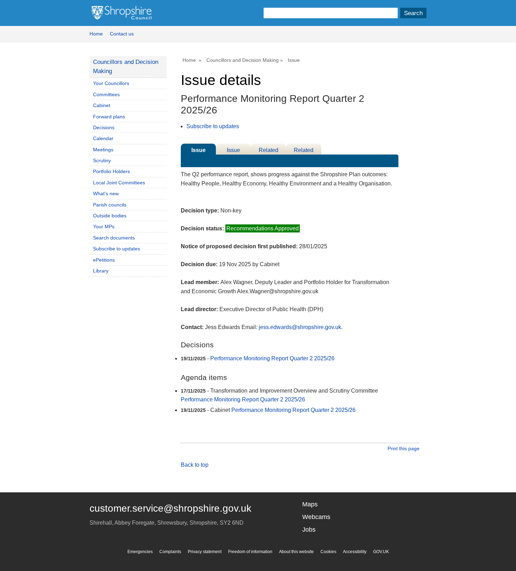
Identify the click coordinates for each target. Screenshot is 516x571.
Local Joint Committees (119, 182)
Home (96, 34)
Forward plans (109, 116)
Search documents (114, 238)
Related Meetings (303, 151)
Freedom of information (250, 551)
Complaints (170, 551)
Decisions (103, 127)
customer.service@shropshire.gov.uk (170, 508)
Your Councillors (111, 83)
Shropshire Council (121, 13)
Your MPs (103, 226)
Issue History (233, 151)
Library (100, 271)
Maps (310, 504)
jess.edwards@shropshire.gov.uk (300, 327)
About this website (296, 551)
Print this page (403, 448)
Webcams (316, 516)
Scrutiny (102, 160)
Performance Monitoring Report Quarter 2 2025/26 (272, 358)
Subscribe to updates (212, 126)
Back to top (195, 465)
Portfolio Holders (111, 171)
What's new (106, 193)
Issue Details (198, 151)
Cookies (328, 551)
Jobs (309, 529)
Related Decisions (268, 151)
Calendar (103, 138)
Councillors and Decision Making (242, 60)
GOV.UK (381, 551)
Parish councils (109, 205)
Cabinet (101, 105)
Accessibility (354, 551)
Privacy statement (204, 551)
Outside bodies (109, 215)
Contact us (122, 34)
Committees (106, 94)
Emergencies (140, 551)
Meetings (103, 149)
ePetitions (104, 260)
